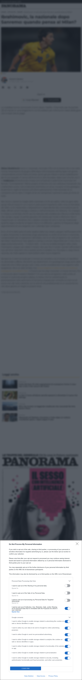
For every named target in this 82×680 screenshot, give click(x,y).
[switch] (67, 585)
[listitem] (41, 581)
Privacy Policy (53, 676)
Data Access (41, 676)
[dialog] (41, 610)
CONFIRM (26, 668)
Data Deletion (29, 676)
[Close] (78, 544)
